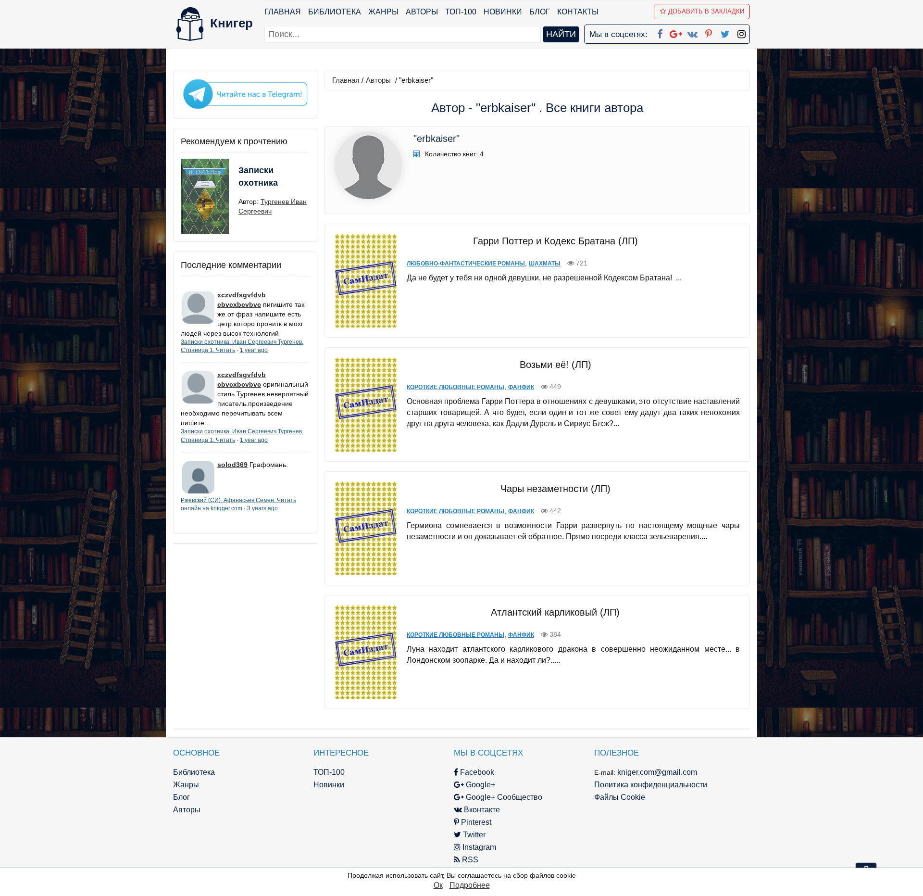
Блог (539, 12)
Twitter (473, 835)
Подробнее (469, 885)
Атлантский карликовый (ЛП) (555, 612)
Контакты (578, 12)
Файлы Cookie (619, 797)
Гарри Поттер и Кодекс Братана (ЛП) (555, 241)
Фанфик (521, 387)
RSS (469, 860)
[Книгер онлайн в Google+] (676, 32)
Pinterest (475, 822)
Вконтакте (481, 810)
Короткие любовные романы (455, 387)
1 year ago (254, 350)
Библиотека (334, 12)
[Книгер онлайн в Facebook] (659, 32)
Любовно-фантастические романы (466, 263)
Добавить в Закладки (706, 11)
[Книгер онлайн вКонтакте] (692, 32)
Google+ (479, 785)
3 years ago (262, 508)
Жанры (383, 12)
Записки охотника (258, 176)
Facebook (476, 772)
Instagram (478, 847)
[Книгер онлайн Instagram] (741, 32)
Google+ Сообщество (503, 797)
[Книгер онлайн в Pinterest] (708, 32)
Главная (282, 12)
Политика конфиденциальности (650, 785)
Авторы (422, 12)
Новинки (503, 12)
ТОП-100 (460, 12)
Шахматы (545, 263)
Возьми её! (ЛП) (555, 364)
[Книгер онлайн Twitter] (725, 32)
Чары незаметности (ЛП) (555, 488)
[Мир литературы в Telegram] (245, 93)
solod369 (232, 464)
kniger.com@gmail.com (657, 772)
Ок (438, 885)
